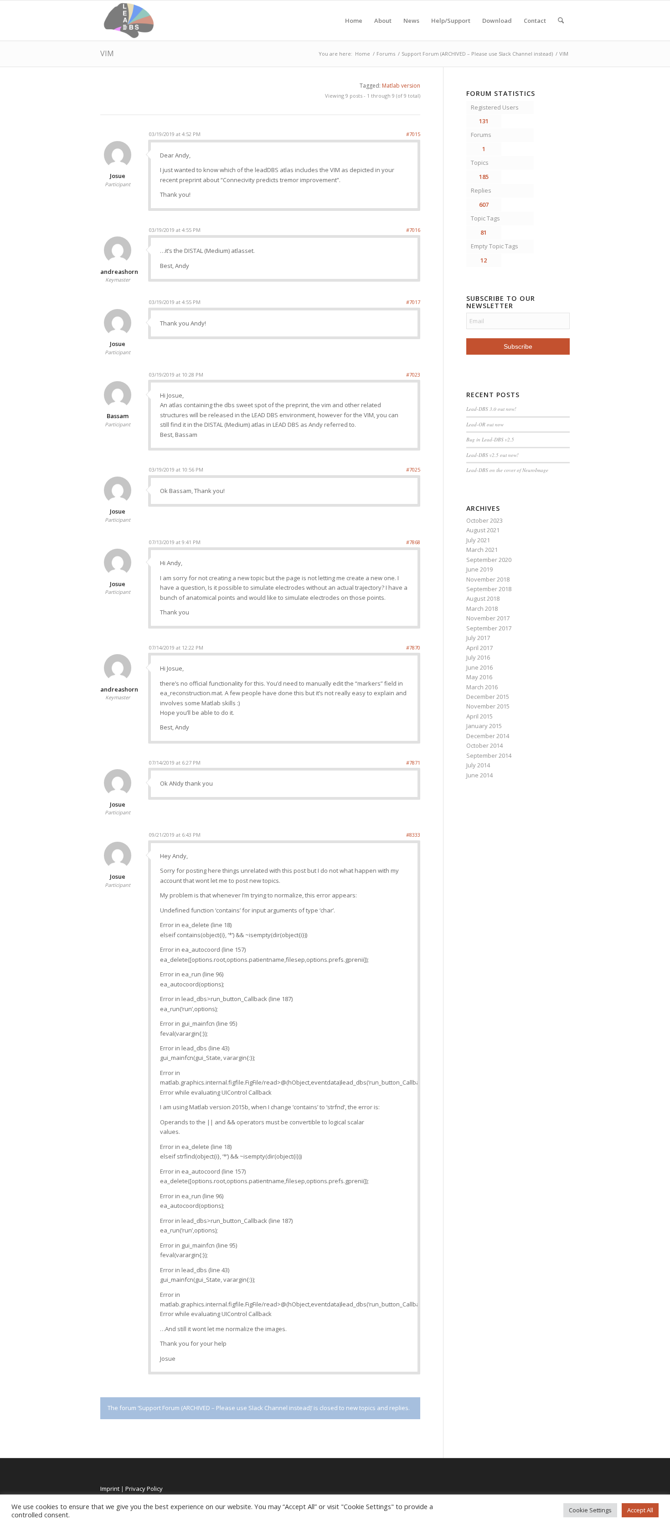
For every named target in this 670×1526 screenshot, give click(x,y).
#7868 (413, 542)
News (411, 20)
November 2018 (488, 579)
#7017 (413, 302)
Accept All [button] (640, 1510)
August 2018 (483, 598)
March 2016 (482, 687)
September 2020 (488, 560)
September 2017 (488, 628)
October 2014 (484, 745)
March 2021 (482, 549)
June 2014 (479, 775)
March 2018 (482, 608)
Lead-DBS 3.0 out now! (491, 408)
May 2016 (479, 677)
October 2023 (484, 520)
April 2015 (479, 716)
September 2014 (488, 755)
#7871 (413, 762)
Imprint (109, 1488)
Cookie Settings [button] (590, 1510)
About (383, 20)
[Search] (561, 20)
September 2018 (488, 589)
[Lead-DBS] (128, 20)
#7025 (413, 469)
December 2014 (487, 736)
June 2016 (479, 667)
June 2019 (479, 569)
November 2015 (488, 706)
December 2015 (487, 696)
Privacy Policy (144, 1488)
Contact (535, 20)
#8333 (413, 834)
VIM (107, 53)
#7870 (413, 647)
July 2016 (478, 657)
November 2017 (488, 618)
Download (497, 20)
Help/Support (450, 20)
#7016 (413, 229)
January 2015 (484, 726)
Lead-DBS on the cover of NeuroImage (507, 470)
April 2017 (479, 648)
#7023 (413, 374)
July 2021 (478, 540)
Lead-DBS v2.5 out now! (492, 454)
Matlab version (401, 85)
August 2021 (483, 530)
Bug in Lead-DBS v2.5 (490, 439)
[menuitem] (561, 20)
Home (353, 20)
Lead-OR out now (485, 424)
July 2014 (478, 765)
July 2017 (478, 638)
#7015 (413, 134)
